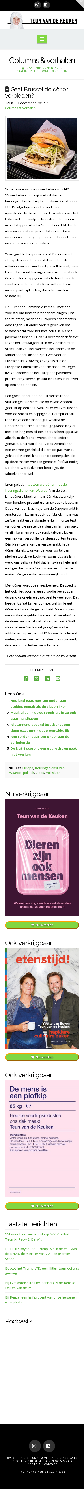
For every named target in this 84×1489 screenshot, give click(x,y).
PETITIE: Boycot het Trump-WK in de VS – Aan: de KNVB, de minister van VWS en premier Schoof (41, 1253)
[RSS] (46, 4)
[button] (42, 39)
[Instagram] (37, 4)
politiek (28, 772)
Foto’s (35, 1464)
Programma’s (61, 1461)
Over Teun (15, 1458)
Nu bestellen (44, 925)
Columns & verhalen (20, 108)
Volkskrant (54, 772)
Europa (27, 768)
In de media (38, 1461)
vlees (40, 772)
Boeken (20, 1461)
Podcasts (69, 1458)
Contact (50, 1464)
